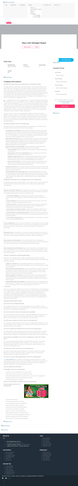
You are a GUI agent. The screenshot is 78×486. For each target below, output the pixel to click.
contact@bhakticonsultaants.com (14, 443)
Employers (13, 5)
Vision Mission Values (35, 9)
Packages (32, 13)
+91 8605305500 (25, 444)
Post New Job (47, 5)
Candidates (22, 5)
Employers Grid (47, 445)
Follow (36, 47)
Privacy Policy (65, 103)
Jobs (6, 5)
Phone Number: (59, 85)
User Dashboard (10, 452)
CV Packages (37, 15)
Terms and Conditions (65, 101)
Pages (30, 5)
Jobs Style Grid (46, 442)
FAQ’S (32, 12)
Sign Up (9, 23)
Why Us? (32, 10)
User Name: (58, 72)
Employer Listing (47, 444)
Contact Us (57, 5)
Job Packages (37, 16)
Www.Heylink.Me (10, 359)
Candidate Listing (10, 455)
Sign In (9, 21)
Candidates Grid (10, 456)
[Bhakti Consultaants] (9, 2)
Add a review (27, 47)
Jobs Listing (46, 441)
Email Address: (58, 78)
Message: (57, 91)
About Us (32, 7)
